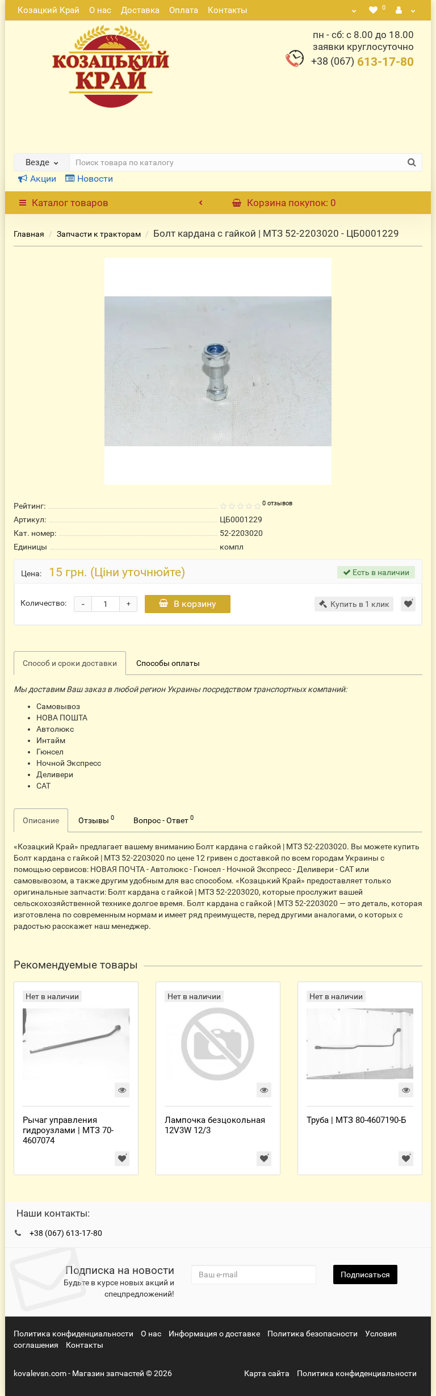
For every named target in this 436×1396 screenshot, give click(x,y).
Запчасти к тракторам (99, 233)
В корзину (195, 603)
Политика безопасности (312, 1333)
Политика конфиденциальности (73, 1333)
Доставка (140, 10)
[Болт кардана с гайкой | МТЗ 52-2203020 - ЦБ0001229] (218, 371)
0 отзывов (277, 503)
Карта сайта (267, 1373)
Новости (95, 178)
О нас (100, 10)
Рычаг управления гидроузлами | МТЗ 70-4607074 (68, 1130)
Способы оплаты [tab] (168, 663)
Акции (43, 178)
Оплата (183, 10)
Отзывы (96, 819)
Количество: (43, 602)
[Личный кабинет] (405, 10)
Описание (41, 820)
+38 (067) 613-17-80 (66, 1233)
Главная (29, 233)
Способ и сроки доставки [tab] (70, 663)
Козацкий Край (48, 10)
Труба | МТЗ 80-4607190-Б (356, 1120)
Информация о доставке (214, 1333)
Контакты (228, 10)
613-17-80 (362, 62)
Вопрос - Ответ (163, 819)
